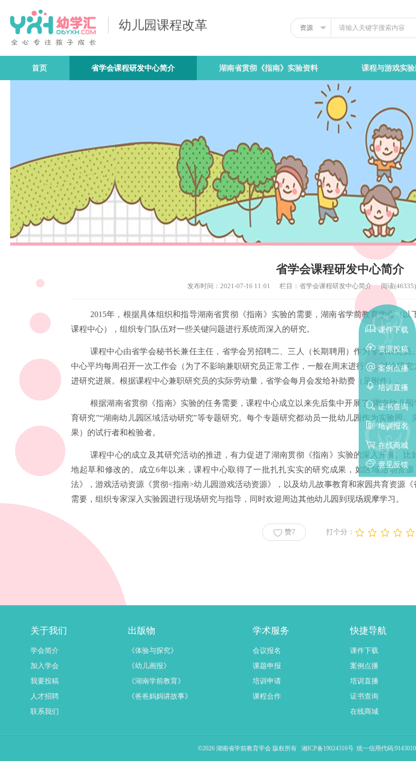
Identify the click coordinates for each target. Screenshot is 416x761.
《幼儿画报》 (149, 666)
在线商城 (364, 711)
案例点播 (364, 666)
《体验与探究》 (153, 650)
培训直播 (364, 681)
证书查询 (364, 696)
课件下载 (364, 650)
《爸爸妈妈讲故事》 (160, 696)
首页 (39, 68)
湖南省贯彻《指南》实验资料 (268, 68)
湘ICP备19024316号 (327, 748)
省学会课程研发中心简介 (133, 68)
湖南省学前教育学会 (244, 748)
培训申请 (267, 681)
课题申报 (267, 666)
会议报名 (267, 650)
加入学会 (44, 666)
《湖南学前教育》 (156, 681)
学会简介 (44, 650)
